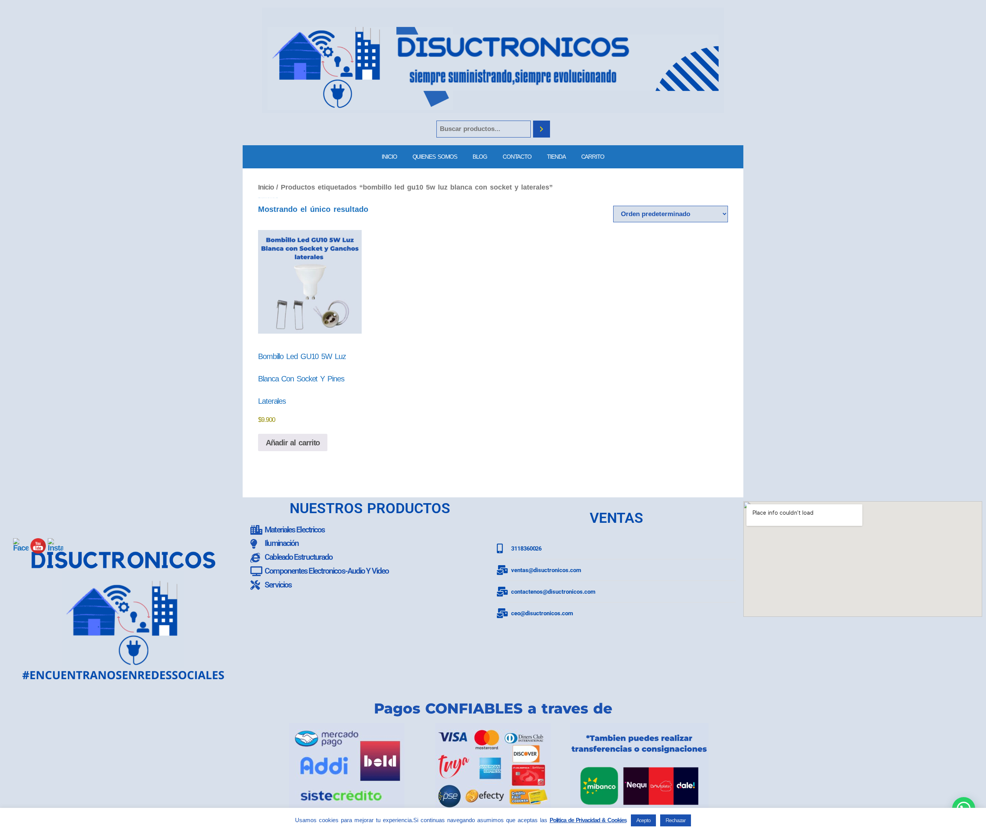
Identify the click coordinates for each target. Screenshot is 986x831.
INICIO (389, 156)
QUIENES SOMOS (435, 156)
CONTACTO (517, 156)
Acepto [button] (643, 820)
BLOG (480, 156)
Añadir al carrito (293, 442)
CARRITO (592, 156)
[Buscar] (541, 129)
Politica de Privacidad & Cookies (588, 820)
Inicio (265, 187)
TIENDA (556, 156)
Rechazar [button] (676, 820)
